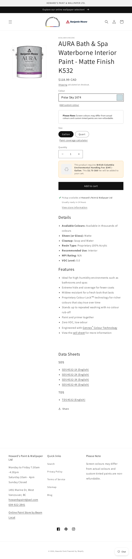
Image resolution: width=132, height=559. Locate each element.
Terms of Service (56, 479)
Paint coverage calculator (73, 140)
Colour (61, 90)
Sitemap (51, 487)
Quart (82, 134)
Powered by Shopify (75, 551)
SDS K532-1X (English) (75, 369)
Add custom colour (69, 105)
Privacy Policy (54, 471)
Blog (49, 495)
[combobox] (90, 97)
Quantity (62, 147)
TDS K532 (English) (73, 400)
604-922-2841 (17, 505)
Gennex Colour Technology (100, 328)
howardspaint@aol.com (23, 500)
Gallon (66, 134)
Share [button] (65, 408)
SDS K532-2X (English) (75, 374)
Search (51, 463)
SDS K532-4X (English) (75, 384)
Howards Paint (61, 551)
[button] (10, 22)
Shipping (62, 84)
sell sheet (79, 333)
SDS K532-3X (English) (75, 379)
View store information (74, 207)
